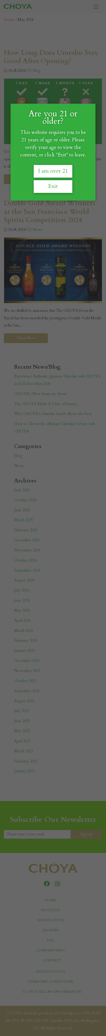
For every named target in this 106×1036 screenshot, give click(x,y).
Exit (53, 186)
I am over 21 (53, 171)
